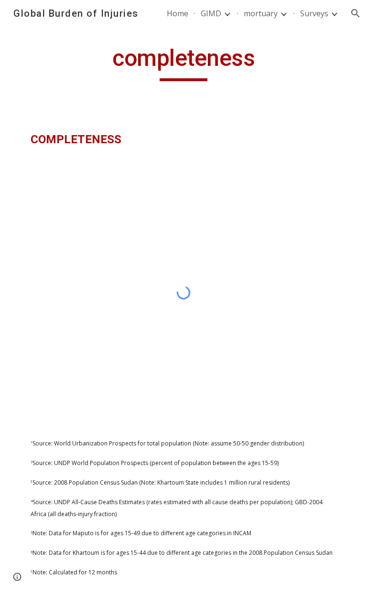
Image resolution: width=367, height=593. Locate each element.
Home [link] (177, 13)
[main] (183, 62)
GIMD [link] (211, 13)
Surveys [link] (314, 13)
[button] (355, 13)
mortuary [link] (261, 13)
